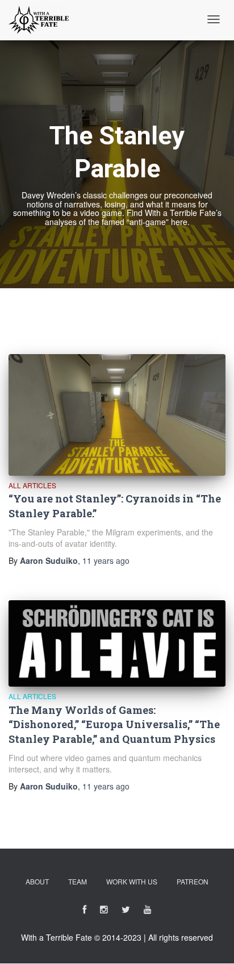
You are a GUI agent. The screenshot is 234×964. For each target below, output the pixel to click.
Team (77, 881)
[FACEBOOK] (84, 911)
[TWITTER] (126, 911)
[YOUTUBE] (147, 911)
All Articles (32, 485)
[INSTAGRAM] (104, 911)
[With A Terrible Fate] (38, 20)
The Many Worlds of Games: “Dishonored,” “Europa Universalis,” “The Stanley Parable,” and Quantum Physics (114, 724)
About (37, 881)
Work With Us (131, 881)
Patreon (192, 881)
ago (105, 560)
